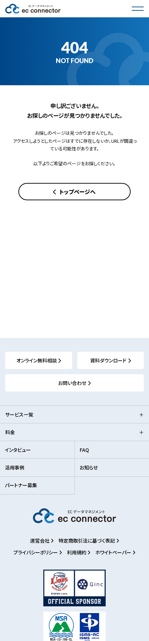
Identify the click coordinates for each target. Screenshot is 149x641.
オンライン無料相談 (36, 360)
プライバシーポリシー (36, 552)
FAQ (84, 449)
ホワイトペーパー (113, 552)
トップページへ (77, 191)
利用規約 (77, 552)
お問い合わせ (72, 382)
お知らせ (89, 467)
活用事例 (14, 467)
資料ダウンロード (108, 360)
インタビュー (18, 449)
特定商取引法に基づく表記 (87, 540)
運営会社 (40, 540)
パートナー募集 (21, 485)
